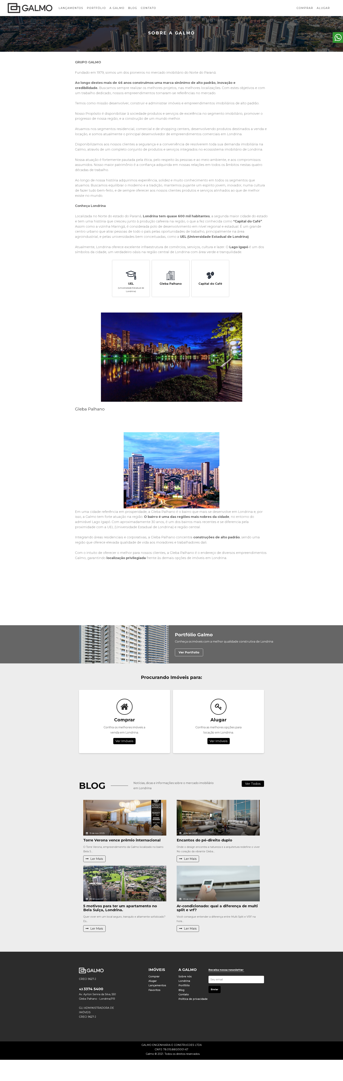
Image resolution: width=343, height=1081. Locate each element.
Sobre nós (185, 976)
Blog (132, 8)
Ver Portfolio (189, 652)
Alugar (152, 981)
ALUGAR (323, 8)
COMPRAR (305, 8)
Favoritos (154, 989)
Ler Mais (96, 859)
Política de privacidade (193, 999)
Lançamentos (71, 8)
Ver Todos (253, 783)
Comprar (154, 976)
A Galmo (117, 8)
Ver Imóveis (124, 741)
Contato (148, 8)
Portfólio (96, 8)
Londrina (184, 981)
